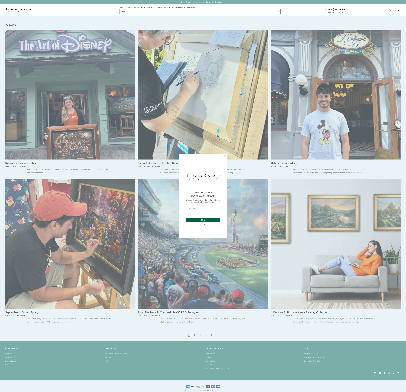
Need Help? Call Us (335, 13)
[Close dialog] (225, 156)
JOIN (203, 220)
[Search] (278, 11)
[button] (390, 10)
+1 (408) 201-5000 (335, 9)
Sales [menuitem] (127, 7)
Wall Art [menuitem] (150, 7)
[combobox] (200, 11)
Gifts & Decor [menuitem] (162, 7)
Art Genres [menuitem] (138, 7)
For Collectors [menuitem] (177, 7)
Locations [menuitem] (191, 7)
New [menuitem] (122, 7)
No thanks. (203, 224)
